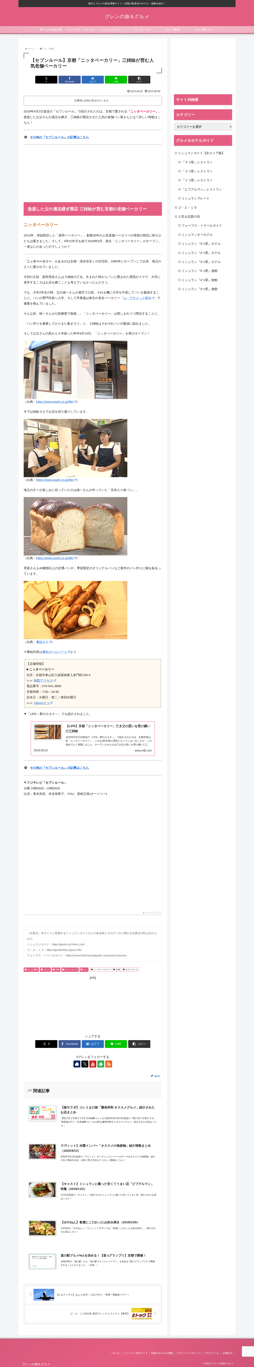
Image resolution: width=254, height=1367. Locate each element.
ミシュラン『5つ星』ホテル (201, 243)
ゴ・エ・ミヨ (187, 207)
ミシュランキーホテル (197, 234)
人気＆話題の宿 (189, 216)
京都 (57, 969)
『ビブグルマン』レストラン (202, 189)
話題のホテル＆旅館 (162, 1353)
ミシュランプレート (196, 198)
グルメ (47, 969)
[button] (139, 80)
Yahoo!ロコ (41, 703)
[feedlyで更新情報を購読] (100, 1064)
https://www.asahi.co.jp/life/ (54, 401)
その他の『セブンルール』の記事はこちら (59, 137)
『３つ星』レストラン (197, 162)
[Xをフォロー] (84, 1064)
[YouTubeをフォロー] (92, 1064)
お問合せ (227, 1353)
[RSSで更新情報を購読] (108, 1064)
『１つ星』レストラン (197, 180)
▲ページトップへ (152, 912)
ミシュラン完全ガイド (135, 1353)
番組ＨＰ (42, 642)
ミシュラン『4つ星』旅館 (200, 280)
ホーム (116, 1353)
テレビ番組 (32, 969)
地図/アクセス (43, 680)
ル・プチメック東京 (137, 298)
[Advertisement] (93, 173)
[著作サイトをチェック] (76, 1064)
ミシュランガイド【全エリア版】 (201, 153)
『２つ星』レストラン (197, 171)
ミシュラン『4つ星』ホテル (201, 253)
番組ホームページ (54, 652)
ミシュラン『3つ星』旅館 (200, 289)
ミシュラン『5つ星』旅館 (200, 271)
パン (85, 969)
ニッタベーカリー (102, 969)
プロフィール (211, 1353)
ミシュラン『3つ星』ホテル (201, 262)
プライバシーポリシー (189, 1353)
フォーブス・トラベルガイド (202, 225)
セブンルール (71, 969)
